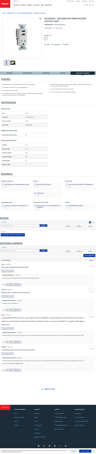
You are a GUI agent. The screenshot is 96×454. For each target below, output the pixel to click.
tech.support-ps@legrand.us (16, 363)
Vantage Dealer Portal (82, 421)
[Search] (84, 5)
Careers (37, 429)
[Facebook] (39, 446)
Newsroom (37, 433)
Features (9, 73)
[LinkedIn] (49, 446)
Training (16, 425)
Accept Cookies (85, 451)
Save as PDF (56, 44)
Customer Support (60, 413)
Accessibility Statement (61, 425)
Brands (36, 417)
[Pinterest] (55, 446)
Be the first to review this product (13, 235)
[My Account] (90, 5)
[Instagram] (44, 446)
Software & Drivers (19, 417)
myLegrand (78, 413)
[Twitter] (60, 446)
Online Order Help (61, 417)
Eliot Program (38, 425)
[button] (40, 18)
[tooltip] (92, 222)
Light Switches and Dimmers (24, 13)
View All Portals (79, 425)
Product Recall (59, 421)
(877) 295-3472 (59, 429)
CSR (36, 421)
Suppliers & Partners (40, 437)
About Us (37, 413)
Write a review (59, 28)
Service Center (80, 417)
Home (3, 13)
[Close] (93, 451)
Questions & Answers (82, 73)
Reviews (62, 73)
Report (18, 284)
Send (47, 44)
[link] (4, 222)
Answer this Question (7, 271)
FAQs (15, 421)
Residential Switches (39, 13)
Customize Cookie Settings (73, 451)
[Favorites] (87, 5)
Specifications (27, 73)
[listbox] (22, 37)
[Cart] (93, 5)
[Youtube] (65, 446)
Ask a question (89, 255)
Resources (46, 73)
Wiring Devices (11, 13)
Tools (15, 413)
